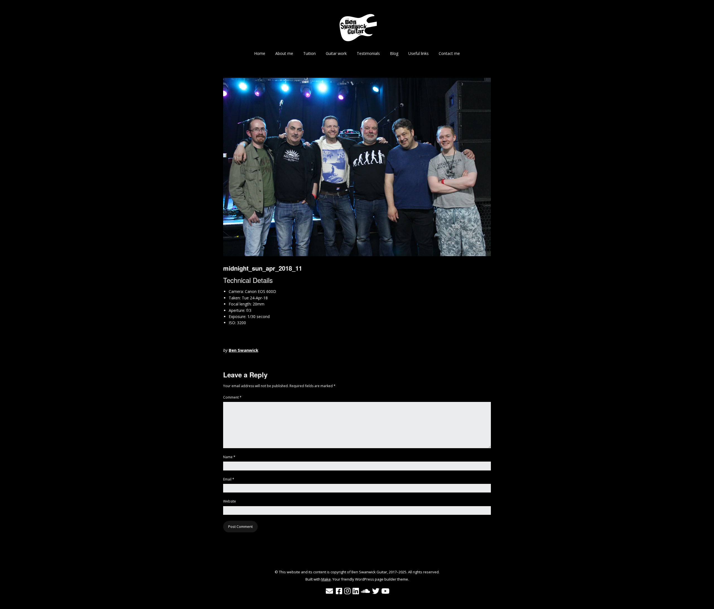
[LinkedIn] (356, 591)
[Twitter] (375, 591)
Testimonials (368, 53)
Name (229, 457)
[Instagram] (347, 591)
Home (259, 53)
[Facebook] (339, 591)
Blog (394, 53)
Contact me (449, 53)
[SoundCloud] (365, 591)
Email (228, 479)
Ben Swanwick (243, 350)
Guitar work (336, 53)
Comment (232, 397)
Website (229, 501)
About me (284, 53)
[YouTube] (385, 591)
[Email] (329, 591)
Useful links (418, 53)
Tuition (309, 53)
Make (326, 579)
